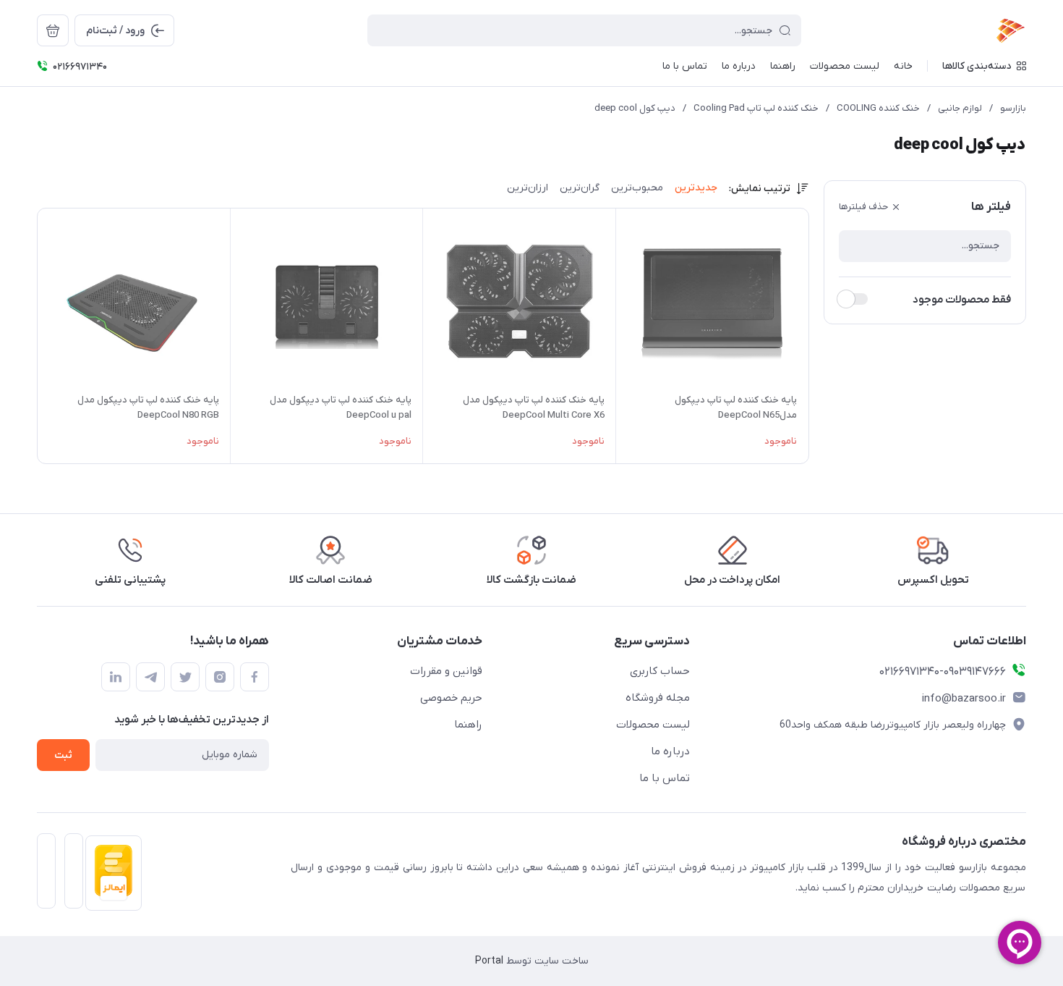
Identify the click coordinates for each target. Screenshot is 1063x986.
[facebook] (254, 676)
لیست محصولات (653, 724)
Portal (489, 961)
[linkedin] (115, 676)
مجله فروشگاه (658, 698)
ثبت (63, 755)
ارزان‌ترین (527, 188)
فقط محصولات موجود (962, 299)
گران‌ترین (579, 188)
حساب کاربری (660, 671)
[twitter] (185, 676)
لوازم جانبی (960, 108)
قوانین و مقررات (446, 671)
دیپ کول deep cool (634, 108)
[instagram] (219, 676)
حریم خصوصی (451, 698)
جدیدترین (696, 188)
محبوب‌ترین (637, 188)
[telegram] (150, 676)
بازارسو (1013, 108)
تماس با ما (664, 778)
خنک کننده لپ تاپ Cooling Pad (756, 108)
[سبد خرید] (53, 30)
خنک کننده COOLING (878, 108)
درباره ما (670, 751)
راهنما (468, 724)
